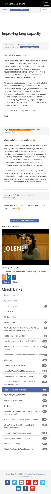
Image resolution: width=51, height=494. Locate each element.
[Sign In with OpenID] (4, 277)
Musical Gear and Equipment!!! (25, 438)
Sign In (14, 220)
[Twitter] (14, 482)
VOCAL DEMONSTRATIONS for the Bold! (25, 419)
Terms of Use (25, 322)
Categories (11, 295)
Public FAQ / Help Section (25, 335)
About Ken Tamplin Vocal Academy (25, 449)
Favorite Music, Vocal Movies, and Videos (25, 371)
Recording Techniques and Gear (25, 432)
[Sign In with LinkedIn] (9, 277)
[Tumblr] (25, 488)
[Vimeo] (42, 482)
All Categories (10, 317)
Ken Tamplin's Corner (25, 400)
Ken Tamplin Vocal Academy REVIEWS (25, 341)
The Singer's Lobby (25, 443)
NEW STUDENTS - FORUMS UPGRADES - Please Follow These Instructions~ (25, 329)
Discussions (12, 300)
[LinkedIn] (18, 488)
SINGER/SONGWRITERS (25, 395)
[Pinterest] (28, 482)
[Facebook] (7, 482)
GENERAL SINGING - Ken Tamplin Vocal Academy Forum (25, 383)
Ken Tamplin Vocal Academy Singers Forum (13, 3)
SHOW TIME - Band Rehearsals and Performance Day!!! (25, 426)
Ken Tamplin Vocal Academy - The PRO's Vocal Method (25, 348)
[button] (6, 120)
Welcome (25, 360)
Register (23, 220)
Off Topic (25, 406)
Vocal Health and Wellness (30, 47)
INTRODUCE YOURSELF (25, 365)
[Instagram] (21, 482)
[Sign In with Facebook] (14, 277)
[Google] (32, 488)
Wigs (6, 129)
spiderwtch (8, 44)
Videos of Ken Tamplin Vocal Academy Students (25, 354)
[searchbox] (44, 9)
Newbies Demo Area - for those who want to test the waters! (25, 412)
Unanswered (26, 306)
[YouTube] (35, 482)
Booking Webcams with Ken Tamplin (25, 376)
